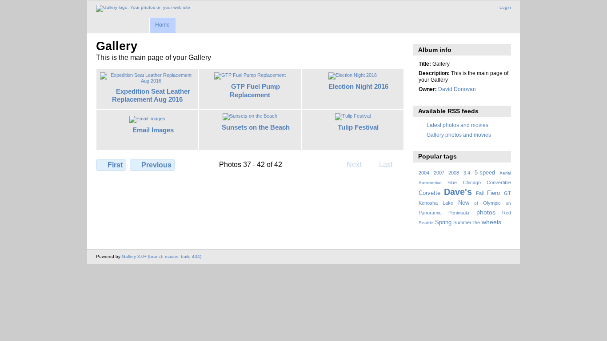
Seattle (426, 222)
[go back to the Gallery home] (143, 8)
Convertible (499, 182)
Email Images (153, 130)
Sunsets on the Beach (256, 127)
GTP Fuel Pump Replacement (255, 91)
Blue (452, 182)
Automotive (430, 182)
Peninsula (458, 212)
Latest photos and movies (457, 125)
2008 (453, 172)
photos (485, 212)
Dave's (458, 192)
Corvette (429, 193)
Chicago (472, 182)
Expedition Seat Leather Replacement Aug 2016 (151, 95)
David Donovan (457, 89)
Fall (479, 193)
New (463, 203)
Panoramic (430, 212)
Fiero (493, 193)
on (508, 203)
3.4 (466, 172)
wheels (491, 222)
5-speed (485, 173)
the (476, 222)
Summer (462, 222)
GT (507, 193)
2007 (439, 172)
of (476, 203)
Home (162, 25)
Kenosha (428, 203)
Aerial (505, 172)
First (115, 165)
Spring (443, 222)
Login (505, 7)
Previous (156, 165)
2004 (424, 172)
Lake (448, 203)
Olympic (492, 203)
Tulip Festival (358, 127)
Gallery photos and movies (459, 135)
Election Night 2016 (358, 86)
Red (506, 212)
